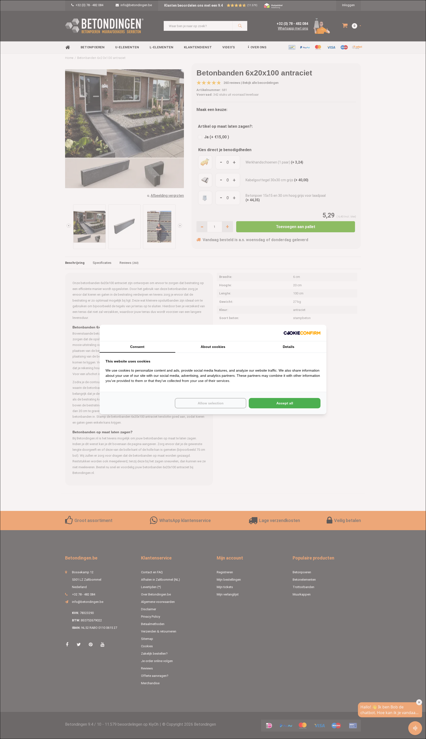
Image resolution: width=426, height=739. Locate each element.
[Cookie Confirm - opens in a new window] (302, 333)
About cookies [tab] (213, 347)
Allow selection (211, 403)
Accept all (284, 403)
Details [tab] (288, 347)
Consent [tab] (137, 347)
